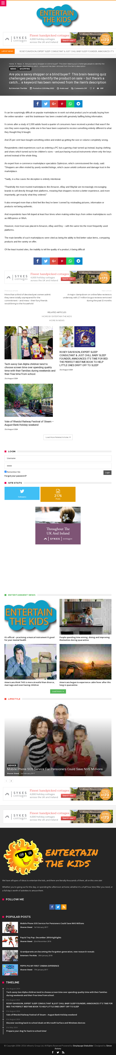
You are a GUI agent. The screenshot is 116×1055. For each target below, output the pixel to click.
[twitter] (46, 103)
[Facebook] (52, 907)
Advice (12, 765)
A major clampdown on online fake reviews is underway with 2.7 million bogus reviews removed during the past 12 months (87, 296)
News (19, 64)
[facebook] (38, 103)
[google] (54, 103)
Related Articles (57, 312)
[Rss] (63, 907)
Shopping (24, 69)
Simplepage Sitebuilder (83, 1045)
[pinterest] (62, 103)
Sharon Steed (13, 773)
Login (107, 472)
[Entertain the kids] (58, 3)
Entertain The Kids (19, 88)
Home (11, 64)
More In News (56, 320)
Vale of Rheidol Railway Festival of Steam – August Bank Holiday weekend (52, 51)
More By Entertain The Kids (57, 316)
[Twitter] (58, 907)
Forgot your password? (16, 475)
